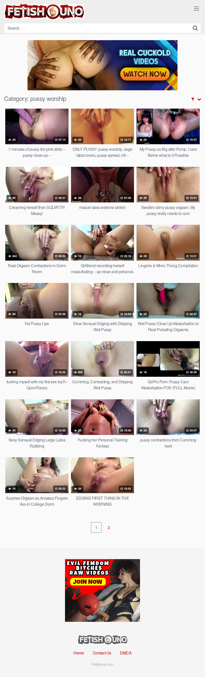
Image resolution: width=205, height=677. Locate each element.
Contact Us (102, 653)
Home (79, 653)
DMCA (126, 653)
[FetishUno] (44, 11)
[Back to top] (191, 661)
